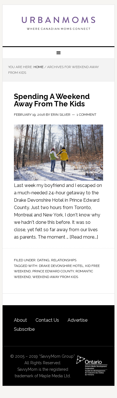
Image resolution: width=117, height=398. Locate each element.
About (20, 320)
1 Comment (86, 115)
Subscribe (24, 329)
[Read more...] (84, 237)
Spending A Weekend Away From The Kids (52, 100)
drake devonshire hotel (61, 266)
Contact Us (47, 320)
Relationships (63, 260)
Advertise (77, 320)
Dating (43, 260)
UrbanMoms (58, 23)
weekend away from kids (55, 277)
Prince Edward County (53, 271)
